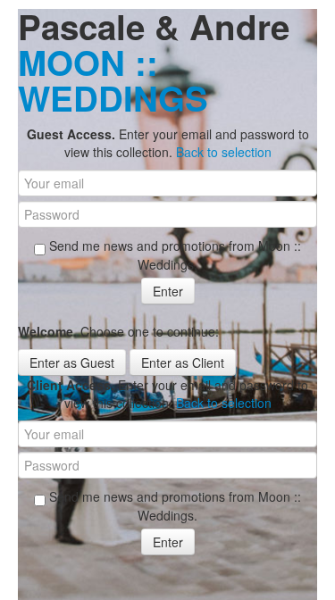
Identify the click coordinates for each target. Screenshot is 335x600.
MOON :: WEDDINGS (113, 80)
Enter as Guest (71, 362)
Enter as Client (182, 362)
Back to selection (224, 152)
